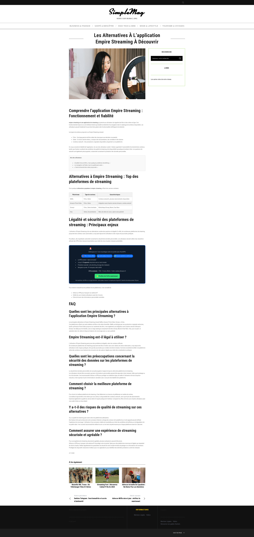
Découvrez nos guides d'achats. (170, 524)
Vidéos (148, 515)
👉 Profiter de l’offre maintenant (107, 276)
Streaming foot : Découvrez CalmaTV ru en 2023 (107, 486)
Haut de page (177, 533)
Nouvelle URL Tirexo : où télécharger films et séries (80, 486)
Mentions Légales (139, 515)
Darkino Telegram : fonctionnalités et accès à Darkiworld (90, 498)
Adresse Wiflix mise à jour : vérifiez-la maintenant (126, 498)
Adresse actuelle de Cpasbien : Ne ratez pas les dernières (133, 486)
